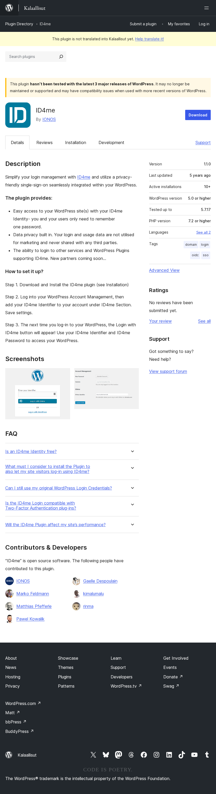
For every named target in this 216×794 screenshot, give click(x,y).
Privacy (12, 686)
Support (203, 142)
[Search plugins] (61, 56)
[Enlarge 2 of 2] (131, 375)
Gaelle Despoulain (100, 581)
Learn (116, 658)
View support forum (168, 371)
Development (111, 142)
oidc (195, 255)
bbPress (16, 721)
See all (204, 321)
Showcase (68, 658)
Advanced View (164, 270)
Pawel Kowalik (30, 619)
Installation (75, 142)
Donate (173, 676)
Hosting (12, 676)
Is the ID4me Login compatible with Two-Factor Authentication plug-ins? (40, 506)
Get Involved (176, 658)
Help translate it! (149, 39)
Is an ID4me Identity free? (31, 451)
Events (170, 667)
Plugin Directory (19, 24)
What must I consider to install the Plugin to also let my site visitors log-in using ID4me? (47, 469)
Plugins (64, 676)
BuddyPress (19, 731)
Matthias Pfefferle (34, 606)
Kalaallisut (27, 755)
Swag (171, 686)
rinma (88, 606)
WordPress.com (23, 703)
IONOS (49, 119)
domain (191, 244)
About (11, 658)
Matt (12, 712)
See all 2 (203, 232)
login (205, 244)
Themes (65, 667)
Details (17, 142)
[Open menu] (207, 8)
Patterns (66, 686)
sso (206, 255)
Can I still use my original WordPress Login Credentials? (58, 488)
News (10, 667)
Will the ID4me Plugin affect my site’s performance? (55, 524)
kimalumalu (93, 593)
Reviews (44, 142)
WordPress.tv (126, 686)
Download (198, 115)
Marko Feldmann (32, 593)
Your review (160, 321)
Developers (121, 676)
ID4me (83, 177)
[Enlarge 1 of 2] (63, 375)
